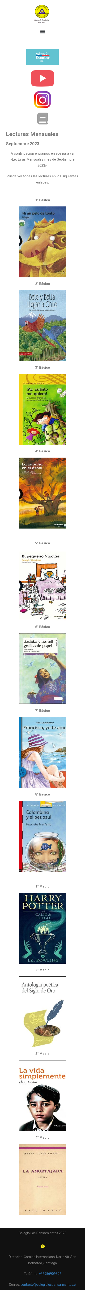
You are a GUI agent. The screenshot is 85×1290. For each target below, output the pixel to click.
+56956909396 (50, 1274)
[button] (42, 32)
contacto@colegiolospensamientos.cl (48, 1284)
